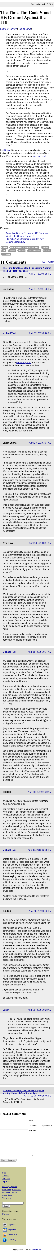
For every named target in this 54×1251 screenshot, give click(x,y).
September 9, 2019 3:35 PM (37, 1096)
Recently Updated (9, 1187)
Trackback (6, 1198)
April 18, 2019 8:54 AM (40, 543)
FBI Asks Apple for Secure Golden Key (25, 239)
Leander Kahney (8, 29)
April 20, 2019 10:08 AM (39, 1010)
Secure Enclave (34, 251)
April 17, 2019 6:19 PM (40, 274)
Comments (16, 1190)
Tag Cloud (6, 1179)
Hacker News (24, 29)
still (3, 150)
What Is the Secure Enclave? (20, 236)
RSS (43, 262)
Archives (5, 1176)
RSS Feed (6, 1190)
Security (47, 251)
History (45, 247)
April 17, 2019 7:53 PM (40, 289)
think (7, 150)
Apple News (7, 1195)
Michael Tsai (9, 333)
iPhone (12, 251)
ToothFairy (12, 1240)
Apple (5, 247)
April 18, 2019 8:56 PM (40, 911)
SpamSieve (12, 1235)
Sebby (6, 1010)
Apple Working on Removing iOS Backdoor (27, 233)
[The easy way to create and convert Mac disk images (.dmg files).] (5, 1225)
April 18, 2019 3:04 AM (40, 443)
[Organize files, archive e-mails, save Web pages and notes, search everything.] (5, 1230)
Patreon (5, 1214)
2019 (51, 4)
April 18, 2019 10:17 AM (39, 652)
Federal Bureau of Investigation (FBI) (24, 247)
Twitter (50, 262)
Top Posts (6, 1181)
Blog (4, 1173)
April (43, 4)
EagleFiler (12, 1230)
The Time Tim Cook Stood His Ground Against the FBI (25, 17)
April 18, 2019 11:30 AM (39, 792)
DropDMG (12, 1225)
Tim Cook (6, 254)
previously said (23, 362)
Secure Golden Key (15, 242)
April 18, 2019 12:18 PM (39, 850)
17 (47, 4)
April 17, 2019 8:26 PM (40, 333)
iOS (4, 251)
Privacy (22, 251)
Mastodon (6, 1192)
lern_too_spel (39, 156)
